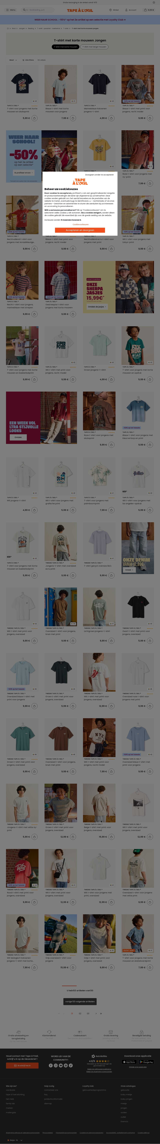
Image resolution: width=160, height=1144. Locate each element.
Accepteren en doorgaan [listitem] (80, 230)
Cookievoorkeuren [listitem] (81, 224)
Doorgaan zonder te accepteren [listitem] (99, 174)
